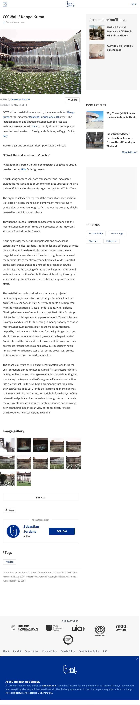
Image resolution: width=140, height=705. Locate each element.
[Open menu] (4, 4)
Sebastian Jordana (31, 529)
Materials (93, 241)
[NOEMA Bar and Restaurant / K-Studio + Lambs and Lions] (96, 32)
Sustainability (96, 233)
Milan (24, 169)
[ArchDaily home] (70, 4)
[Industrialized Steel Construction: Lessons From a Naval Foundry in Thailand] (94, 140)
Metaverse (111, 241)
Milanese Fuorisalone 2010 (44, 117)
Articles (9, 562)
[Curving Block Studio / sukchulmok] (96, 51)
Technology (117, 233)
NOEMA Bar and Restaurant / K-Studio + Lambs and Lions (119, 31)
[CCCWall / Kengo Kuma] (7, 445)
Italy (34, 126)
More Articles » (129, 152)
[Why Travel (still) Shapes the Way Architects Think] (94, 120)
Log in (133, 4)
